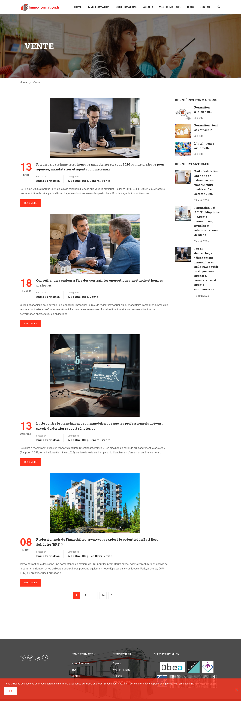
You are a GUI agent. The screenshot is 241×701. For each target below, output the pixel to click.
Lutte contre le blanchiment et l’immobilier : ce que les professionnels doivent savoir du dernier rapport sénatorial (99, 426)
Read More (30, 203)
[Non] (236, 689)
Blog (190, 7)
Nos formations (126, 7)
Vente (106, 180)
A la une (74, 180)
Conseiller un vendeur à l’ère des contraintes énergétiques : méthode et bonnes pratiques (99, 283)
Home (78, 7)
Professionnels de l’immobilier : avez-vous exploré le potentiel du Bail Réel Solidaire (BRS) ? (97, 542)
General (94, 180)
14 (103, 595)
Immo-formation (48, 180)
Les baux (95, 556)
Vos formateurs (170, 7)
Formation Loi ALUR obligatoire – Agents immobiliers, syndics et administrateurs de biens (206, 221)
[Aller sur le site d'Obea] (172, 667)
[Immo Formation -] (40, 7)
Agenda (148, 7)
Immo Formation (99, 7)
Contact (206, 7)
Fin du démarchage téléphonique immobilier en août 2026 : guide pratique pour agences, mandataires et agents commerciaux (100, 167)
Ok (10, 691)
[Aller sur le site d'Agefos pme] (193, 667)
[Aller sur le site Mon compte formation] (207, 667)
